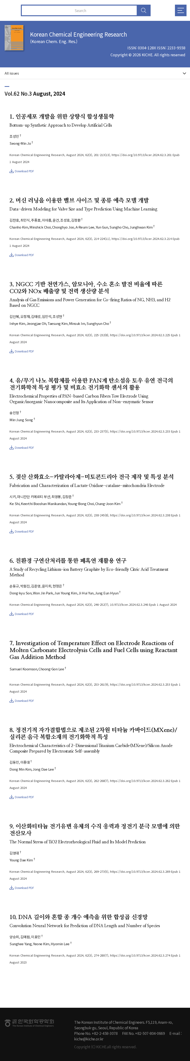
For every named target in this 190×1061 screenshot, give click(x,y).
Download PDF (24, 171)
